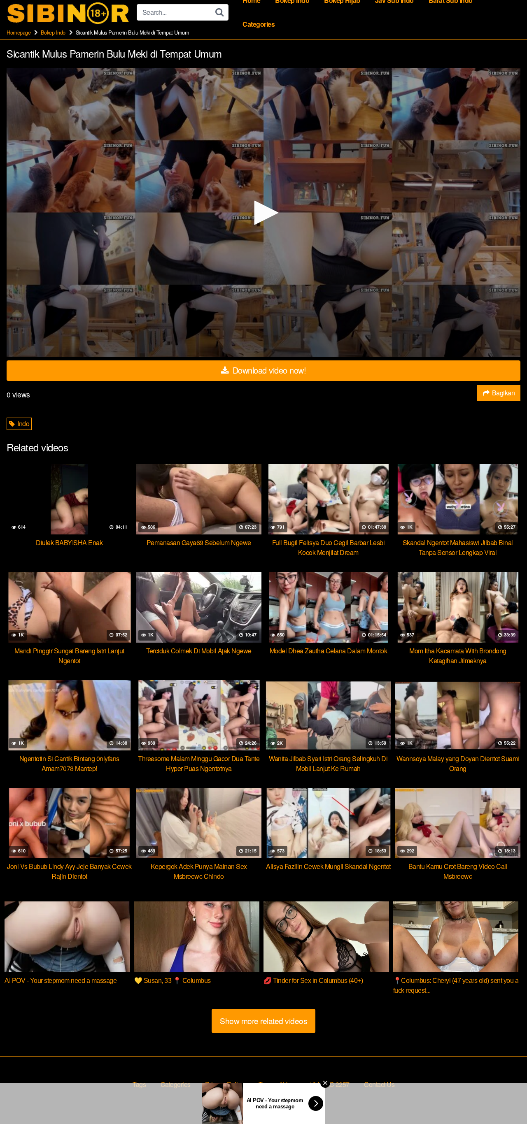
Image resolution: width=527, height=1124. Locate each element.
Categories (259, 24)
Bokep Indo (53, 32)
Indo (23, 423)
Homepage (18, 32)
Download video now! (268, 370)
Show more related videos (263, 1020)
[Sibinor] (68, 12)
